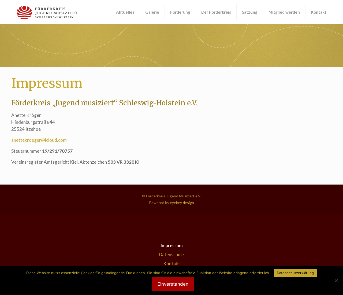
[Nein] (336, 280)
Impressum (172, 245)
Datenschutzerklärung (295, 273)
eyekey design (181, 202)
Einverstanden (173, 284)
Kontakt (171, 263)
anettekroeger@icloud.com (39, 140)
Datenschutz (171, 254)
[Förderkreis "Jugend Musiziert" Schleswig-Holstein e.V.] (47, 12)
